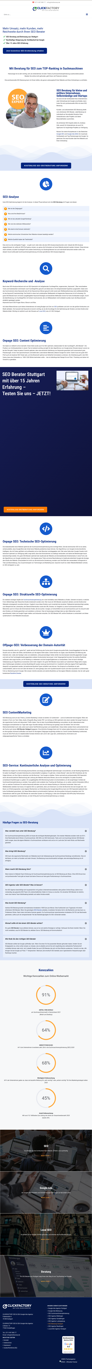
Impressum (7, 1345)
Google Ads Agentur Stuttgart (57, 1308)
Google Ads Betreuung (55, 1311)
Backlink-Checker (15, 673)
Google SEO (60, 134)
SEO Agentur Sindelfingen (56, 1318)
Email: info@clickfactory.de (11, 1335)
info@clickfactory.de (53, 2)
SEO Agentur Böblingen (55, 1316)
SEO (55, 306)
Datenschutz (8, 1343)
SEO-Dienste (38, 910)
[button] (46, 831)
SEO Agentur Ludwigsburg (56, 1321)
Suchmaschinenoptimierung (32, 600)
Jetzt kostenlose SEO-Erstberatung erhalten (25, 51)
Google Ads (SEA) (72, 134)
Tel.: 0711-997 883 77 (9, 1332)
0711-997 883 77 (40, 2)
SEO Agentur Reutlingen (55, 1326)
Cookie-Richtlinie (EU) (10, 1348)
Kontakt (6, 1340)
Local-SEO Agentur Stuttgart (57, 1329)
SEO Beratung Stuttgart (55, 1324)
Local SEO (42, 311)
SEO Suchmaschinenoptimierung (58, 1313)
